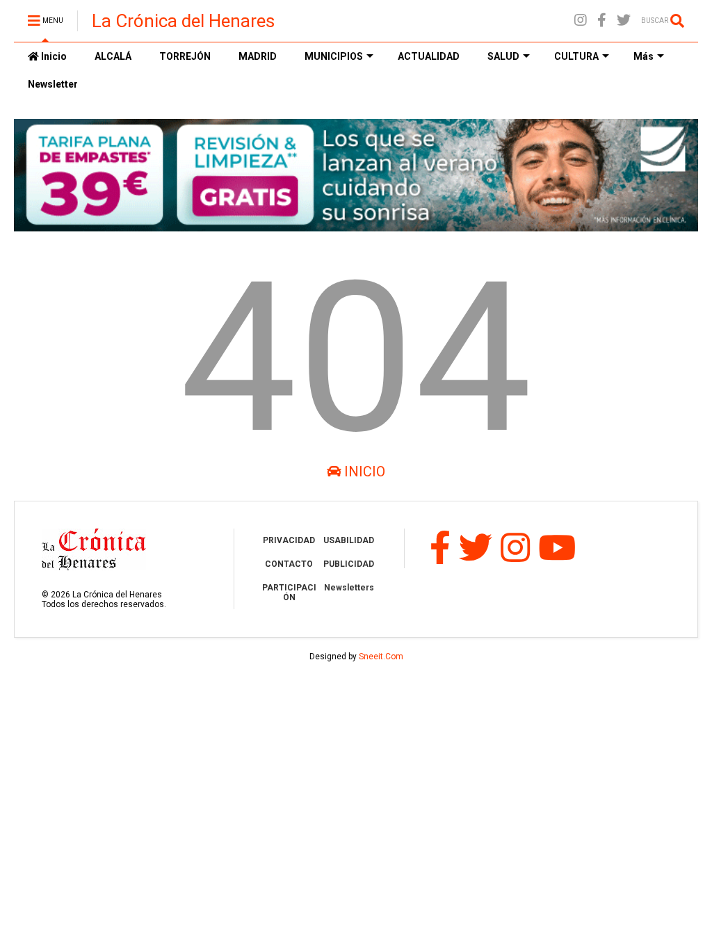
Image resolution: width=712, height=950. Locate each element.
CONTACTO (289, 564)
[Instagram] (580, 20)
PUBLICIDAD (348, 564)
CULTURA (576, 56)
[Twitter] (624, 20)
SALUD (503, 56)
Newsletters (349, 588)
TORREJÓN (185, 56)
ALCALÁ (113, 56)
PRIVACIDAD (289, 540)
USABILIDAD (348, 540)
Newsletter (53, 84)
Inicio (53, 56)
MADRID (257, 56)
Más (643, 56)
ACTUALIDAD (429, 56)
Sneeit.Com (381, 656)
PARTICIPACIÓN (289, 592)
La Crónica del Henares (183, 20)
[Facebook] (601, 20)
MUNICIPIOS (334, 56)
